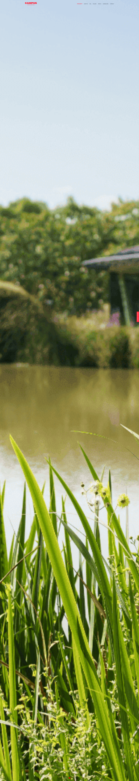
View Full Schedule (137, 316)
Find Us (99, 3)
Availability (79, 3)
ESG (90, 3)
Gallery (94, 3)
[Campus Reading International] (31, 4)
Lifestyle (86, 3)
